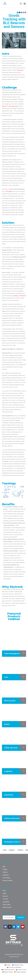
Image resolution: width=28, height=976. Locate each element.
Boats (6, 724)
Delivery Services (12, 818)
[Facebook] (17, 12)
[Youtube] (25, 12)
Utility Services (11, 748)
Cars (6, 677)
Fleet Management (12, 653)
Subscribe (21, 917)
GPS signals (9, 191)
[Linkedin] (21, 12)
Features (20, 850)
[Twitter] (23, 12)
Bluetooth (20, 70)
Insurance (8, 795)
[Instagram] (19, 12)
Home (5, 850)
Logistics (8, 771)
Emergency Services (13, 842)
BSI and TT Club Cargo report (10, 106)
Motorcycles (9, 701)
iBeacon (16, 296)
